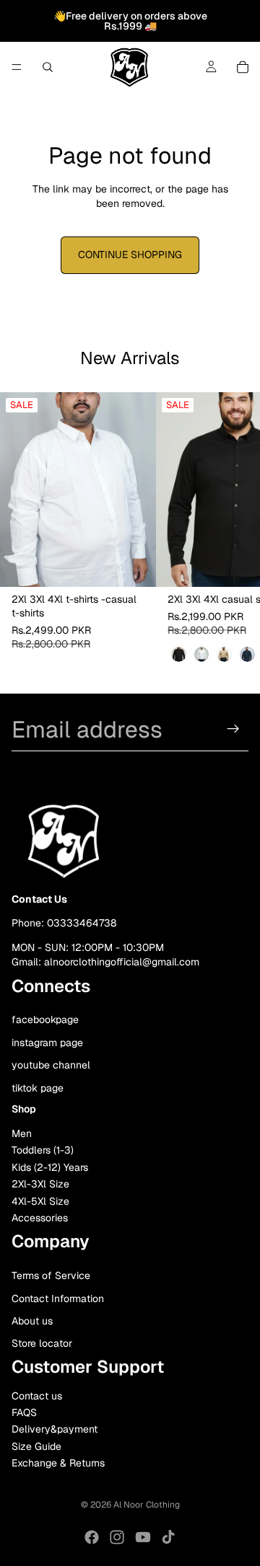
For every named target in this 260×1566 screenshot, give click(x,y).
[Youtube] (143, 1537)
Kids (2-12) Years (50, 1167)
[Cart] (243, 67)
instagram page (47, 1042)
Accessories (40, 1217)
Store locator (42, 1343)
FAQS (24, 1412)
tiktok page (38, 1087)
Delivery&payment (55, 1429)
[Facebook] (91, 1537)
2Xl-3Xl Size (40, 1184)
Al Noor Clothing (146, 1504)
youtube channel (51, 1065)
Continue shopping (130, 254)
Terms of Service (51, 1276)
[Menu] (16, 67)
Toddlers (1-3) (43, 1150)
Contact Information (58, 1298)
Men (22, 1134)
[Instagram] (117, 1537)
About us (32, 1320)
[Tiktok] (168, 1537)
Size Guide (36, 1446)
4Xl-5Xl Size (40, 1201)
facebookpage (45, 1019)
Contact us (37, 1395)
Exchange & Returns (58, 1463)
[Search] (48, 67)
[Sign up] (233, 729)
